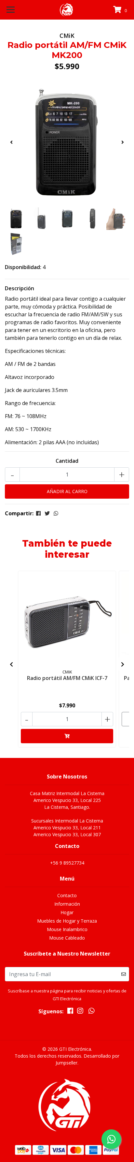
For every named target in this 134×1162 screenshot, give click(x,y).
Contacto (67, 895)
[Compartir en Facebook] (38, 513)
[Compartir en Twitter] (47, 513)
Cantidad (67, 460)
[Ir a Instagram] (80, 1012)
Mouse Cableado (67, 938)
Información (67, 904)
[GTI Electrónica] (67, 10)
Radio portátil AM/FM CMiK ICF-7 (67, 678)
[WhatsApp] (91, 1012)
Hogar (67, 912)
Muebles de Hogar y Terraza (67, 921)
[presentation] (11, 142)
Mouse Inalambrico (67, 929)
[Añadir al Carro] (67, 736)
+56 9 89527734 (67, 863)
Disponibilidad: (23, 267)
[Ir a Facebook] (70, 1012)
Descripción (19, 288)
